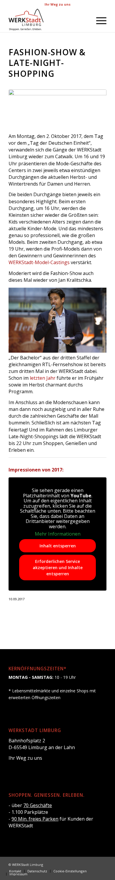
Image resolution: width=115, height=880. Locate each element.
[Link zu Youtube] (102, 864)
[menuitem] (98, 20)
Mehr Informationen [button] (57, 534)
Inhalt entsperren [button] (58, 546)
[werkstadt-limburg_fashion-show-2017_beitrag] (57, 107)
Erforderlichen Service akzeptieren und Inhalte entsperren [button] (58, 567)
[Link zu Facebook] (84, 864)
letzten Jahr (42, 378)
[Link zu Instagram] (93, 864)
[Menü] (98, 20)
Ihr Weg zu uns (57, 4)
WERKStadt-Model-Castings (39, 262)
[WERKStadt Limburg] (48, 20)
